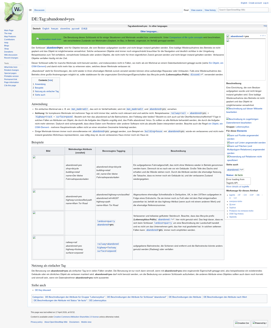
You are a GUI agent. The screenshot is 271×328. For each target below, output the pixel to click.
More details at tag (237, 186)
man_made (77, 109)
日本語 (84, 29)
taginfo (232, 195)
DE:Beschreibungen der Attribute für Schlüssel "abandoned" (136, 297)
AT (239, 195)
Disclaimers (74, 322)
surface (60, 116)
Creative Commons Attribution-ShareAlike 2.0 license (76, 317)
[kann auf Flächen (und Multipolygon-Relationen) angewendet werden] (246, 149)
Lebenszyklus (242, 126)
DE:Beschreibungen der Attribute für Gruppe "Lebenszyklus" (75, 297)
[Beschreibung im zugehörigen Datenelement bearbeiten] (246, 122)
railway (175, 113)
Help (265, 26)
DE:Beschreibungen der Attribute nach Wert (225, 297)
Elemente (242, 131)
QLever (232, 204)
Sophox (232, 208)
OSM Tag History (236, 214)
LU (235, 198)
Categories (37, 297)
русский (75, 29)
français (54, 29)
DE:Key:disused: (43, 290)
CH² (252, 195)
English (46, 29)
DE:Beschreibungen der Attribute (185, 297)
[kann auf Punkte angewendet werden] (246, 137)
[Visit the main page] (13, 12)
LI (230, 198)
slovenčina (65, 29)
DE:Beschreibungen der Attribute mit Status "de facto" (60, 300)
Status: (230, 175)
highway (40, 116)
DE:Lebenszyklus (97, 300)
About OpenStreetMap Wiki (55, 322)
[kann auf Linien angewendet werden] (246, 142)
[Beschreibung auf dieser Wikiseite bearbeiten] (246, 112)
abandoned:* (234, 169)
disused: (196, 74)
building (150, 131)
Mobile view (86, 322)
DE (258, 195)
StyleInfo (233, 217)
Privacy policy (37, 322)
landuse (101, 221)
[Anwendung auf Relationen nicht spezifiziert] (246, 158)
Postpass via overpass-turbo (241, 211)
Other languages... (149, 31)
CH (245, 195)
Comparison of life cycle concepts (186, 37)
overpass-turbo (235, 201)
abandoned (237, 36)
